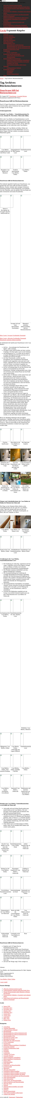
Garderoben (6, 51)
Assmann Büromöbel (9, 37)
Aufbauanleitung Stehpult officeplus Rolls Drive (16, 7)
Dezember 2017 (7, 1008)
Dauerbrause (12, 96)
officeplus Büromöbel (9, 40)
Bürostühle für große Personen (15, 45)
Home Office (7, 1060)
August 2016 (7, 1015)
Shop (4, 75)
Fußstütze (6, 1050)
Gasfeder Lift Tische (12, 63)
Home (1, 78)
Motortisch (6, 1068)
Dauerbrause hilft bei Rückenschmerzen (9, 91)
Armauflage (10, 71)
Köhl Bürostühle (7, 38)
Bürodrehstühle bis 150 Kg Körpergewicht (18, 46)
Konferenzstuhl (7, 1066)
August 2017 (7, 1014)
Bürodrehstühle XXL (9, 43)
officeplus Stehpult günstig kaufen (12, 5)
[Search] (0, 1)
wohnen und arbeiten (9, 1094)
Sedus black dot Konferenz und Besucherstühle (16, 1076)
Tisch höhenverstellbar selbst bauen (16, 65)
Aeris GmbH (3, 982)
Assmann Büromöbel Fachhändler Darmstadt (15, 27)
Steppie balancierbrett (13, 74)
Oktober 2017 (7, 1011)
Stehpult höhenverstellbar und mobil (13, 1086)
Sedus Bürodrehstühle (9, 1077)
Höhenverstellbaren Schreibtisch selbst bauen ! (16, 17)
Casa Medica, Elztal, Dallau (7, 979)
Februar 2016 (7, 1020)
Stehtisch (5, 1089)
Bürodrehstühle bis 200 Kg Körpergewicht (18, 48)
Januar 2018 (6, 1006)
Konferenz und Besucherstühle (11, 54)
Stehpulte (6, 66)
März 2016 (6, 1018)
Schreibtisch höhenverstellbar (11, 1071)
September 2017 (7, 1012)
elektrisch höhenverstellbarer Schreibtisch (18, 60)
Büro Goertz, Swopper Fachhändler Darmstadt (12, 335)
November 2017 (7, 1009)
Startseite (5, 34)
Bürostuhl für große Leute (10, 1037)
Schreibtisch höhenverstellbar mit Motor (14, 1074)
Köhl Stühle (6, 1063)
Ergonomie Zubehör (8, 69)
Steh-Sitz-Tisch (7, 1083)
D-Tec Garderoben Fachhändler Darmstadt (15, 25)
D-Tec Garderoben (12, 52)
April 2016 (6, 1017)
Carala (3, 30)
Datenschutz (19, 1097)
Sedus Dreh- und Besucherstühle (12, 1080)
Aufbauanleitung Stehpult (14, 68)
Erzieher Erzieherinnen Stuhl (11, 49)
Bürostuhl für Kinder (9, 1039)
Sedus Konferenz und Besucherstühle (13, 1082)
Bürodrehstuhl (7, 1031)
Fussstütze (9, 72)
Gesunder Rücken (8, 35)
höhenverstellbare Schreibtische (12, 58)
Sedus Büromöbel (8, 42)
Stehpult (5, 1085)
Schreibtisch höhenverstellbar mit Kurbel (18, 61)
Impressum (12, 1097)
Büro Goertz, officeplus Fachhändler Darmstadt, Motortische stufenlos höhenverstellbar (13, 339)
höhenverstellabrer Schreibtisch (11, 1057)
